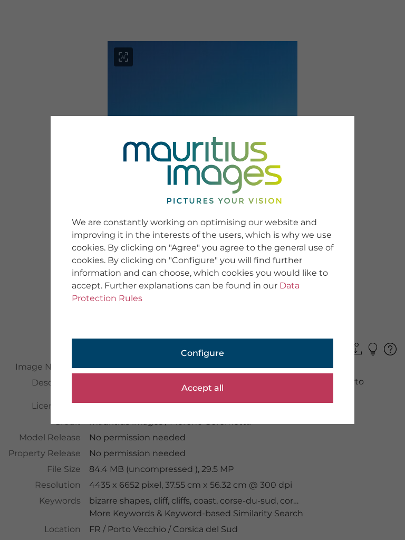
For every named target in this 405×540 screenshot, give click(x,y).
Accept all (202, 388)
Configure (202, 353)
